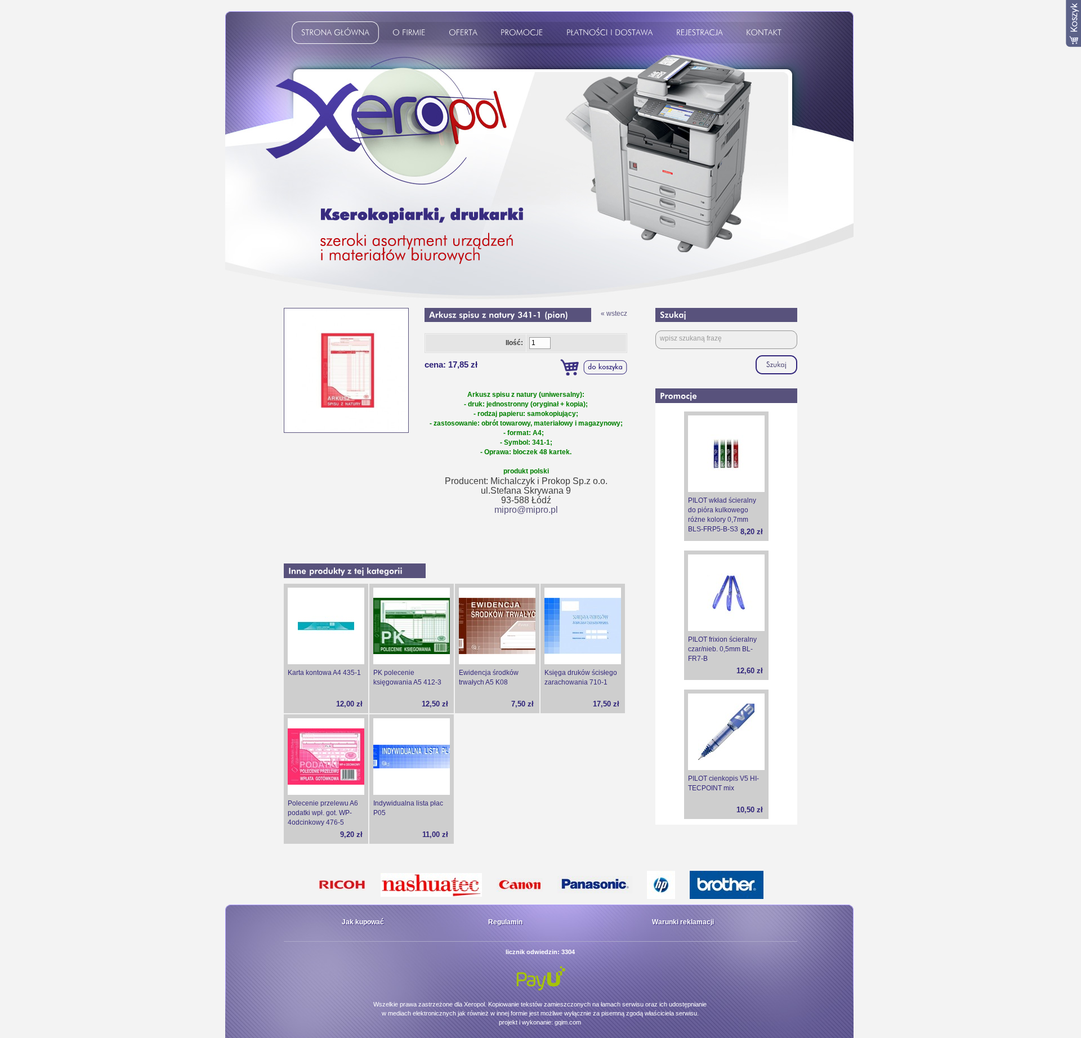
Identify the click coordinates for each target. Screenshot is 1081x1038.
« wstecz (614, 313)
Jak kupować (363, 922)
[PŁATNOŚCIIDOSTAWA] (612, 34)
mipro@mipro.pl (526, 509)
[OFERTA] (465, 34)
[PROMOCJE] (524, 34)
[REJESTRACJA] (701, 34)
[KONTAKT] (765, 34)
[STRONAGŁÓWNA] (337, 34)
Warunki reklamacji (683, 922)
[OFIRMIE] (411, 34)
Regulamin (505, 922)
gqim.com (568, 1022)
